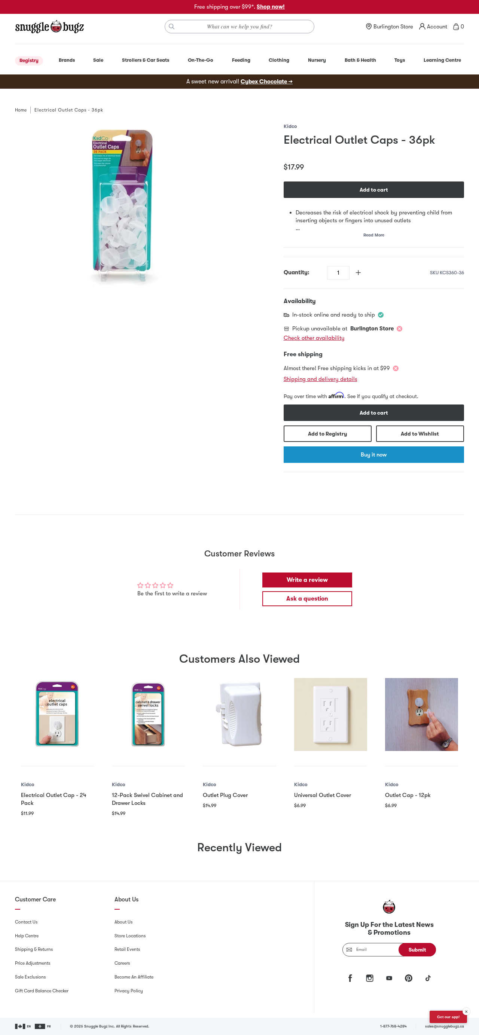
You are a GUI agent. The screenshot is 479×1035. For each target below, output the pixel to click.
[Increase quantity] (358, 272)
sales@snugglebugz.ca (444, 1026)
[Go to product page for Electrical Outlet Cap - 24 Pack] (57, 714)
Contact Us (26, 922)
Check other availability (314, 338)
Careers (122, 963)
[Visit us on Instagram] (369, 978)
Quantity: (296, 272)
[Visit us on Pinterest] (408, 978)
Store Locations (130, 935)
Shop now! (271, 6)
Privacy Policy (129, 990)
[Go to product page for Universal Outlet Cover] (330, 714)
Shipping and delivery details (320, 379)
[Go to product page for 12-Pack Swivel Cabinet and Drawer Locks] (148, 714)
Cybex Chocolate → (267, 81)
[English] (23, 1026)
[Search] (172, 27)
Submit (417, 950)
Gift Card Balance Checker (41, 990)
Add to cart (374, 190)
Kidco (290, 126)
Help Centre (27, 935)
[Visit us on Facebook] (350, 978)
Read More (373, 235)
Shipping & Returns (34, 949)
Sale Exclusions (30, 977)
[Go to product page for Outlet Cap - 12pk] (421, 714)
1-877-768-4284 (393, 1026)
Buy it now (374, 454)
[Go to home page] (49, 26)
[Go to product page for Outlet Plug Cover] (239, 714)
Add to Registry (327, 434)
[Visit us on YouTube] (389, 978)
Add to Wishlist (420, 434)
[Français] (43, 1026)
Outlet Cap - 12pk (408, 795)
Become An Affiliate (134, 977)
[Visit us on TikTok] (428, 978)
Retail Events (127, 949)
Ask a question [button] (307, 598)
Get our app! (448, 1017)
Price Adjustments (32, 963)
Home (21, 110)
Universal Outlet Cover (322, 795)
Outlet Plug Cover (225, 795)
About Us (123, 922)
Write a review (307, 580)
